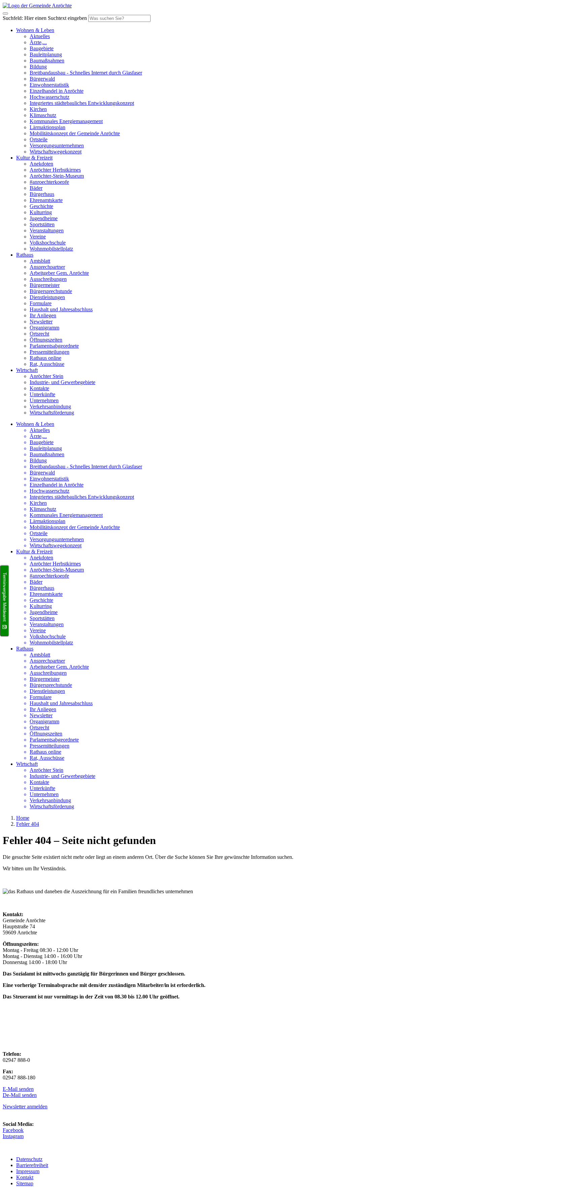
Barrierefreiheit (32, 1165)
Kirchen (38, 109)
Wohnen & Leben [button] (35, 30)
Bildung (38, 66)
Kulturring (41, 212)
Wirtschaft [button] (27, 370)
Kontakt (24, 1177)
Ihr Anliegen (43, 315)
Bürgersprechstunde (51, 291)
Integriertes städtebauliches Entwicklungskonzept (82, 103)
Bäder (36, 188)
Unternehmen (44, 400)
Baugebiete (42, 48)
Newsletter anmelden (25, 1106)
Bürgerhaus (42, 194)
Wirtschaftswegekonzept (56, 151)
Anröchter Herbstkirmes (55, 170)
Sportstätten (42, 224)
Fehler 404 (27, 824)
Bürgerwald (42, 79)
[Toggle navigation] (5, 13)
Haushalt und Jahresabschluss (61, 309)
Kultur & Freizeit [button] (34, 158)
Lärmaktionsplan (47, 127)
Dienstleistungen (47, 297)
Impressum (27, 1171)
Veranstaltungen (47, 230)
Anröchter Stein (46, 376)
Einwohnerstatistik (49, 85)
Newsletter (41, 321)
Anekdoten (41, 164)
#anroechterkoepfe (49, 182)
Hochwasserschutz (49, 97)
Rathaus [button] (24, 255)
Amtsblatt (40, 261)
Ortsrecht (39, 334)
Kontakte (39, 388)
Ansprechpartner (47, 267)
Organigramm (44, 327)
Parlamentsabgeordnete (54, 346)
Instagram (13, 1136)
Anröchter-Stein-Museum (57, 176)
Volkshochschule (48, 242)
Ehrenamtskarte (46, 200)
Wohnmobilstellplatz (51, 249)
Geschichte (41, 206)
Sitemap (24, 1183)
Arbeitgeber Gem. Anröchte (59, 273)
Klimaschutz (43, 115)
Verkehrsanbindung (50, 406)
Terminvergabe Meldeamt (4, 596)
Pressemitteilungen (49, 352)
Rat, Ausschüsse (47, 364)
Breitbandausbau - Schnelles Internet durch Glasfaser (86, 73)
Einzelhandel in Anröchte (57, 91)
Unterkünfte (42, 394)
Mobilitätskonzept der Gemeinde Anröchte (75, 133)
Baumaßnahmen (47, 60)
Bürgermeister (45, 285)
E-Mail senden (18, 1089)
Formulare (41, 303)
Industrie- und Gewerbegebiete (62, 382)
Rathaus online (45, 358)
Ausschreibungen (48, 279)
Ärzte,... (38, 42)
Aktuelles (40, 36)
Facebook (13, 1130)
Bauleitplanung (46, 54)
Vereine (38, 236)
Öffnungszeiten (46, 340)
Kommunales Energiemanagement (66, 121)
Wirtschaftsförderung (52, 412)
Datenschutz (29, 1159)
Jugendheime (44, 218)
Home (22, 818)
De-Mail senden (20, 1095)
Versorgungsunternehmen (57, 145)
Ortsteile (38, 139)
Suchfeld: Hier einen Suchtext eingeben (45, 18)
